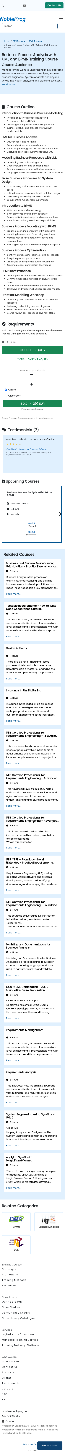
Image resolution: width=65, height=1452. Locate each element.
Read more (8, 84)
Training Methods (14, 1280)
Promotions (10, 1274)
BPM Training (19, 41)
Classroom (14, 395)
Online (12, 389)
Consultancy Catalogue (18, 1318)
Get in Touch (49, 1445)
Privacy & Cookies (32, 1444)
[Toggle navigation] (61, 19)
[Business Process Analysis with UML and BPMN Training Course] (15, 19)
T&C (5, 1399)
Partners (8, 1372)
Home (6, 41)
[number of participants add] (32, 384)
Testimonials (11, 1383)
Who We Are (10, 1361)
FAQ (5, 1394)
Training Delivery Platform (20, 1345)
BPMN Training (35, 41)
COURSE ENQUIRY (32, 350)
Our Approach (12, 1301)
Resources (9, 1285)
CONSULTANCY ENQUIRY (32, 359)
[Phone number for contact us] (3, 5)
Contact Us (54, 5)
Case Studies (11, 1307)
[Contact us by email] (24, 5)
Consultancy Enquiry (16, 1313)
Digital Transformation (18, 1334)
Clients (7, 1378)
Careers (7, 1388)
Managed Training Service (20, 1340)
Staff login (32, 1450)
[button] (59, 514)
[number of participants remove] (32, 374)
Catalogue (9, 1269)
